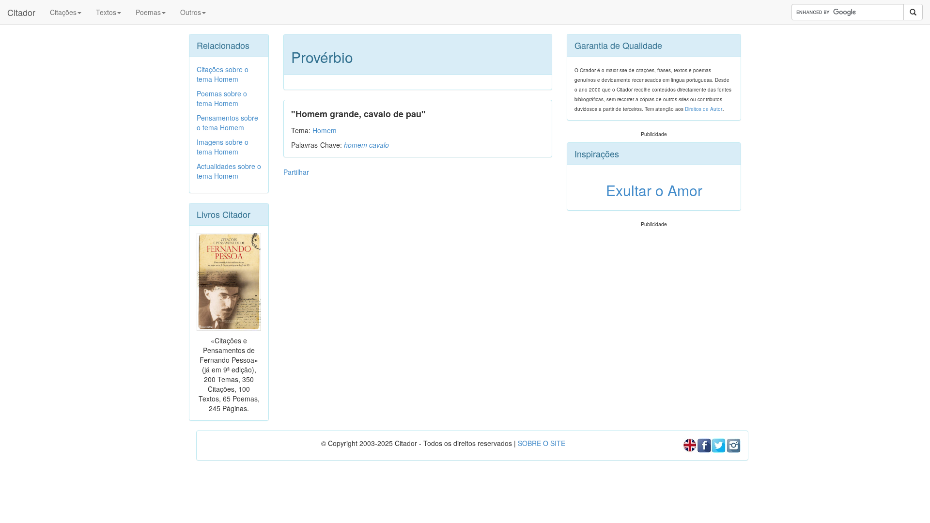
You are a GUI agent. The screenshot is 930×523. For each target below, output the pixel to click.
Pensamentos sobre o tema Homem (227, 122)
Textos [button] (106, 12)
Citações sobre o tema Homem (222, 74)
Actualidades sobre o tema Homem (229, 171)
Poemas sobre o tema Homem (222, 98)
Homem (324, 130)
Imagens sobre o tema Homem (222, 146)
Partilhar (296, 172)
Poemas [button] (148, 12)
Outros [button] (190, 12)
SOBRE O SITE (541, 443)
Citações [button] (63, 12)
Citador (21, 12)
